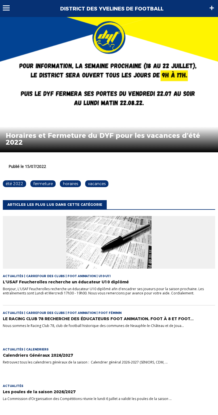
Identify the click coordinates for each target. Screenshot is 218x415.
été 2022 (14, 183)
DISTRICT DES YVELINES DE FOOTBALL (112, 9)
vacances (97, 183)
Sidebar (211, 8)
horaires (70, 183)
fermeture (43, 183)
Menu (9, 8)
